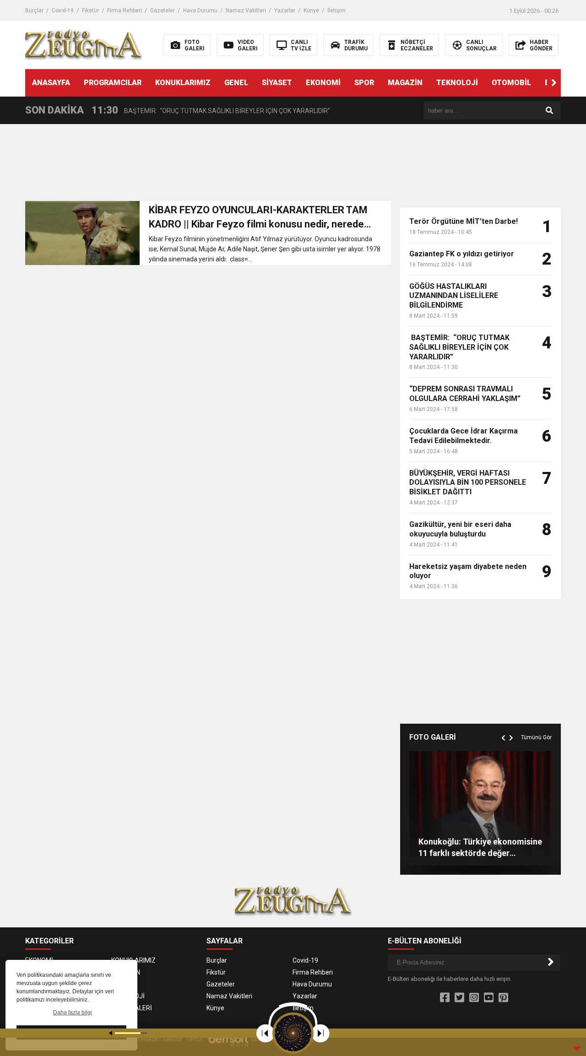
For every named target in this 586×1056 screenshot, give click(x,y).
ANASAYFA (51, 82)
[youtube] (489, 997)
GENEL (236, 82)
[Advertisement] (208, 165)
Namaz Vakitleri (246, 10)
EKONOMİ (323, 82)
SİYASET (277, 82)
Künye (311, 10)
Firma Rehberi (124, 10)
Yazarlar (284, 10)
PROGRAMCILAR (112, 82)
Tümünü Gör (536, 737)
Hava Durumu (200, 10)
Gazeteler (162, 10)
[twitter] (459, 997)
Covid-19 (63, 10)
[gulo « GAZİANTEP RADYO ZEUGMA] (83, 44)
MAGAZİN (405, 82)
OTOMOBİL (511, 82)
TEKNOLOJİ (457, 82)
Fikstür (90, 10)
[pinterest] (503, 997)
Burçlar (34, 10)
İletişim (336, 10)
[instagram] (474, 997)
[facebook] (445, 997)
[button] (554, 83)
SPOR (364, 82)
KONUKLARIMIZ (183, 82)
